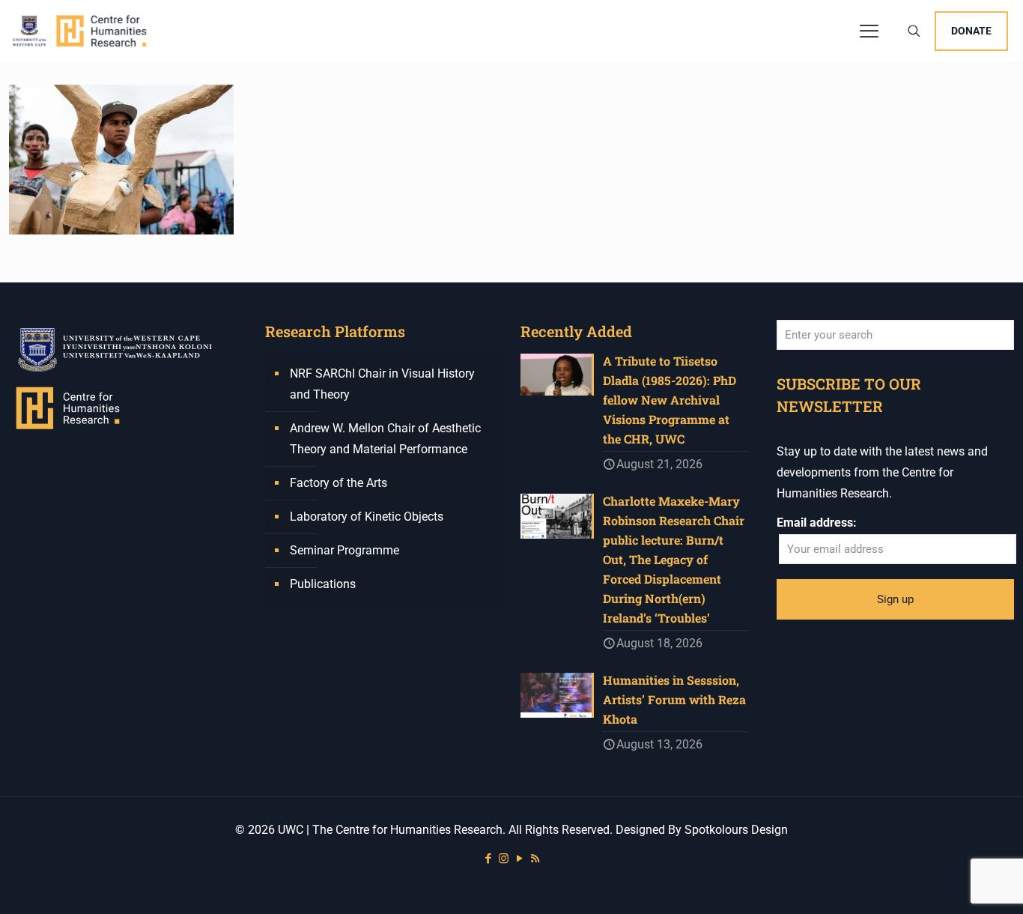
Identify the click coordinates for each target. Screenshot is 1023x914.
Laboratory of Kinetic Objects (366, 516)
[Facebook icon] (488, 858)
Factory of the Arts (338, 483)
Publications (323, 584)
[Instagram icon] (503, 858)
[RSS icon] (535, 858)
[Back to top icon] (951, 883)
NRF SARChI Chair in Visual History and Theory (382, 384)
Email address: (817, 522)
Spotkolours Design (736, 830)
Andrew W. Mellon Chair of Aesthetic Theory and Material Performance (385, 438)
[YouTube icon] (519, 858)
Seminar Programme (344, 550)
